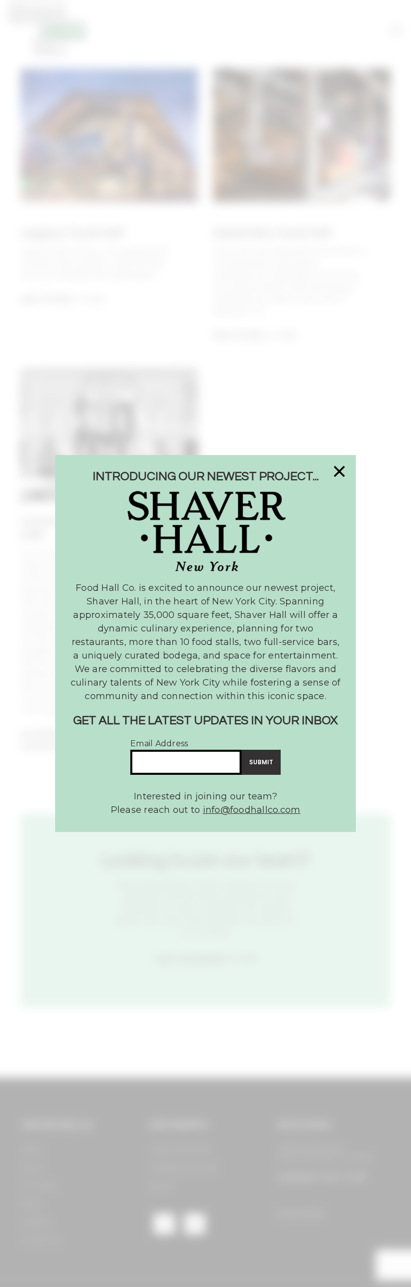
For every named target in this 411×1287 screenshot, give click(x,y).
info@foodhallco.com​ (252, 809)
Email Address (159, 743)
